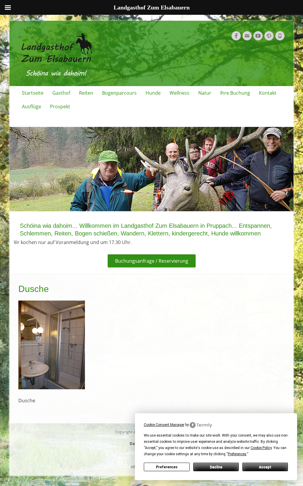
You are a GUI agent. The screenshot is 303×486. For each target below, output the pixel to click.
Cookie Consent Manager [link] (164, 425)
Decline (216, 467)
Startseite (32, 93)
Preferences (167, 467)
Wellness (179, 93)
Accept (265, 467)
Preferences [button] (237, 454)
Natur (204, 93)
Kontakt (267, 93)
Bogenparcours (119, 93)
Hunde (153, 93)
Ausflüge (31, 106)
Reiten (86, 93)
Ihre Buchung (235, 93)
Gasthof (61, 93)
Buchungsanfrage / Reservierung (151, 261)
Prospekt (60, 106)
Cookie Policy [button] (261, 448)
